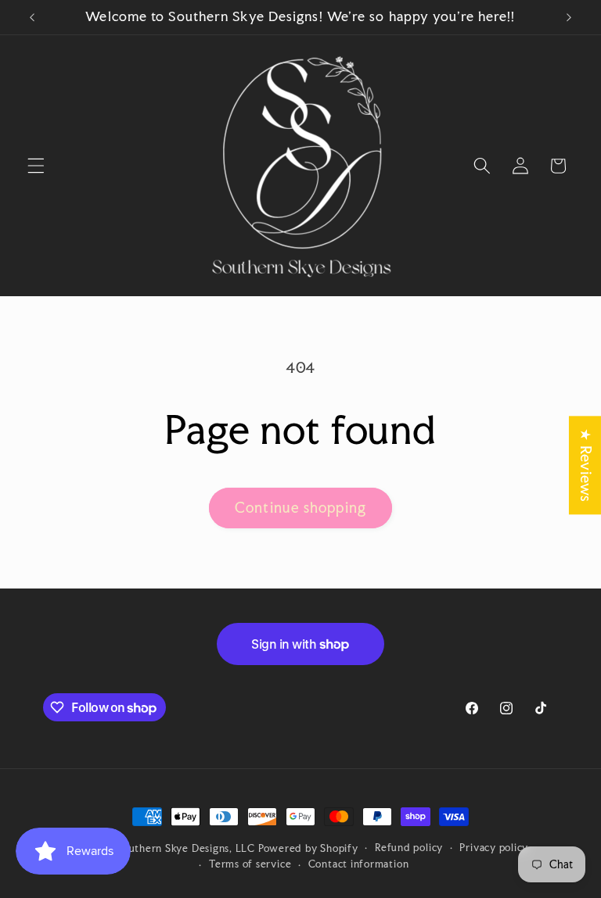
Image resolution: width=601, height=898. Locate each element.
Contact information (358, 863)
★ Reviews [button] (586, 465)
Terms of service (250, 863)
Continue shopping (300, 507)
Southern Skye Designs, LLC (186, 848)
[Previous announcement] (32, 17)
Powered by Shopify (308, 848)
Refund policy (409, 847)
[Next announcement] (569, 17)
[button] (36, 165)
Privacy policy (493, 847)
